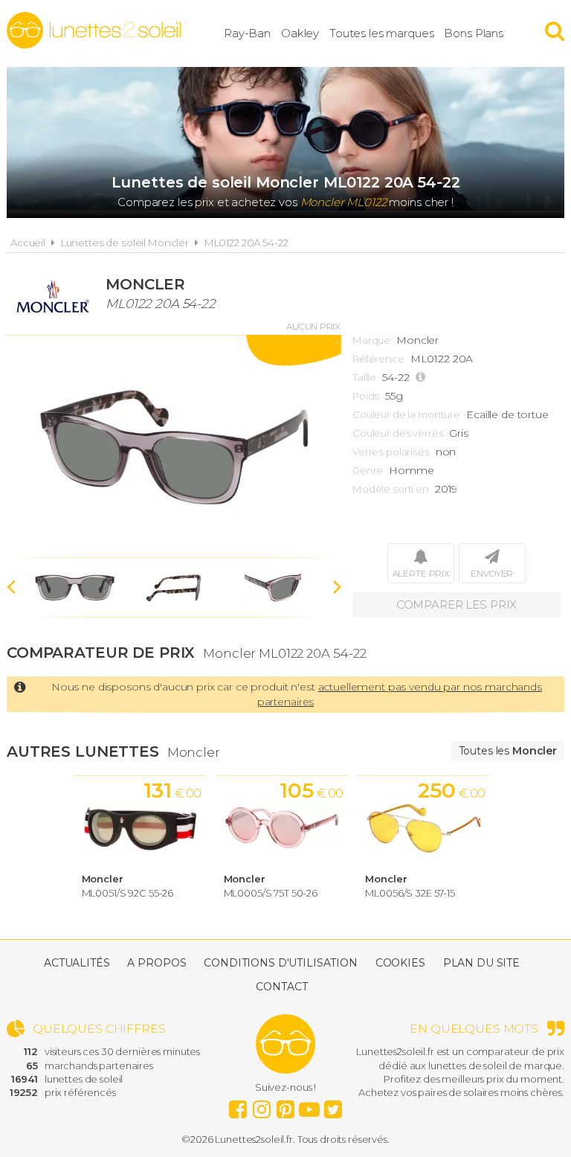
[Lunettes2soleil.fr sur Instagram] (261, 1105)
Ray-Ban (247, 33)
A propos (156, 962)
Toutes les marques (381, 33)
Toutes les (508, 750)
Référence (378, 359)
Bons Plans (473, 33)
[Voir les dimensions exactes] (422, 377)
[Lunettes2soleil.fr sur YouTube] (309, 1105)
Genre (367, 470)
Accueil (27, 243)
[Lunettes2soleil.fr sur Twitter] (333, 1105)
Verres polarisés (391, 452)
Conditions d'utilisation (281, 962)
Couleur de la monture (406, 414)
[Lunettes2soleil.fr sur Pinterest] (285, 1105)
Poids (365, 396)
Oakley (300, 33)
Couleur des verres (397, 433)
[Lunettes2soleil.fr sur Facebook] (238, 1105)
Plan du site (481, 962)
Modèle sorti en (390, 489)
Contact (281, 986)
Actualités (77, 962)
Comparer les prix (456, 604)
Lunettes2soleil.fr (94, 30)
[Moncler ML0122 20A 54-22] (174, 446)
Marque (371, 340)
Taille (364, 377)
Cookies (400, 962)
